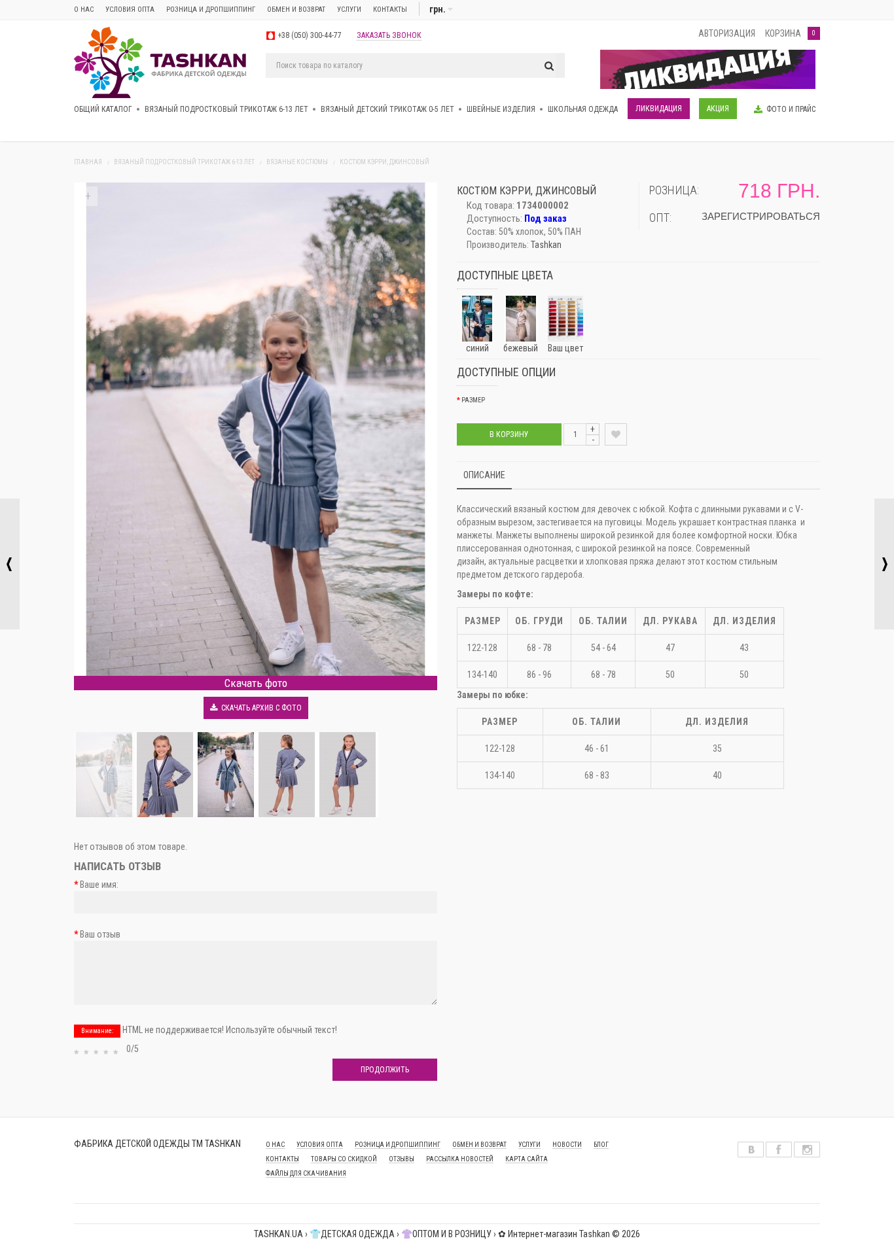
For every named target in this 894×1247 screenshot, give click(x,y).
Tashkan (546, 244)
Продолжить (385, 1069)
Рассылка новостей (459, 1159)
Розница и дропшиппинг (210, 9)
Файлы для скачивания (306, 1173)
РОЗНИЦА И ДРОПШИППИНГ (397, 1144)
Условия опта (129, 9)
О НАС (275, 1144)
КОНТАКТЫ (282, 1159)
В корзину (509, 434)
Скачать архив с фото (259, 707)
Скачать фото (255, 683)
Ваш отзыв (100, 934)
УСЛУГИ (529, 1144)
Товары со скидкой (344, 1159)
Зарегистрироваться (761, 216)
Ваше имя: (99, 884)
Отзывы (401, 1159)
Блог (601, 1144)
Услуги (349, 9)
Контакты (390, 9)
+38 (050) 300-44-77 (309, 35)
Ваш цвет (565, 348)
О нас (84, 9)
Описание (484, 475)
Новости (567, 1144)
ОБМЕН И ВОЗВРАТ (296, 9)
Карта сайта (526, 1159)
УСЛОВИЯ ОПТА (319, 1144)
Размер (473, 400)
